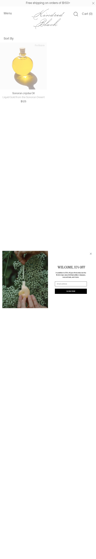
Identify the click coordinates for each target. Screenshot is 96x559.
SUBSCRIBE (70, 291)
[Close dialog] (91, 254)
